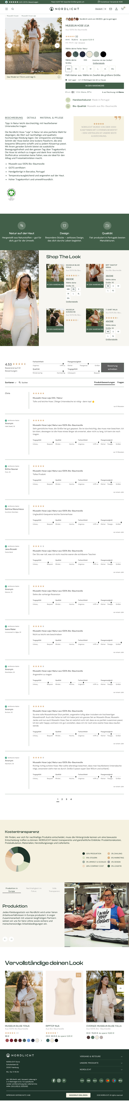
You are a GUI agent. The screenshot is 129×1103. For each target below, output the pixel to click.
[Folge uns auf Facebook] (53, 1080)
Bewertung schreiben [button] (113, 367)
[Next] (41, 1040)
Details (31, 117)
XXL (112, 69)
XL (105, 69)
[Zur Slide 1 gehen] (27, 71)
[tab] (104, 383)
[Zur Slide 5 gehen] (42, 71)
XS (76, 69)
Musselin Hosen (13, 16)
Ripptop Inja (52, 1026)
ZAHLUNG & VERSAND (19, 1086)
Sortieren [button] (9, 382)
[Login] (116, 8)
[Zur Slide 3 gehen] (36, 71)
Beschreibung (14, 117)
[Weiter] (57, 45)
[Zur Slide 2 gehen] (33, 71)
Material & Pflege (51, 117)
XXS (68, 69)
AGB (28, 1095)
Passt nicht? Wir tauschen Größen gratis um (67, 2)
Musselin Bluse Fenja (73, 266)
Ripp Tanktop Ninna (111, 266)
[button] (57, 799)
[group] (18, 364)
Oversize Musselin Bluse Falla (104, 1026)
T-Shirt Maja (111, 309)
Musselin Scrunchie (71, 310)
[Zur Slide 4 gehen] (39, 71)
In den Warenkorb (55, 284)
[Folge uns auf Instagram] (59, 1080)
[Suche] (12, 8)
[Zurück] (9, 45)
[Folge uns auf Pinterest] (64, 1080)
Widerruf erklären (78, 1095)
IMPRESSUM (10, 1095)
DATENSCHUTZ (21, 1095)
